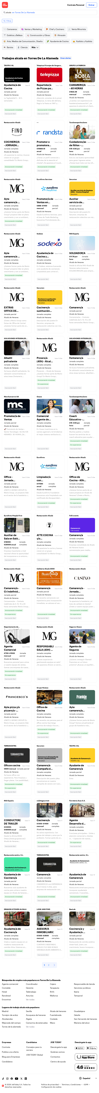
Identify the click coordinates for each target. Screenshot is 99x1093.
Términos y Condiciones (71, 1084)
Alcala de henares (58, 1011)
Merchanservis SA (11, 397)
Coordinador (32, 984)
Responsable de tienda (84, 984)
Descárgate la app (58, 1047)
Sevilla (29, 1011)
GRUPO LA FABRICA (77, 65)
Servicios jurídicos (82, 988)
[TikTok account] (3, 1079)
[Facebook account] (12, 1079)
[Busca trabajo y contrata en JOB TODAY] (5, 5)
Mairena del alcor (82, 1023)
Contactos (55, 1057)
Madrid (5, 1011)
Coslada (53, 1019)
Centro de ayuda (58, 1061)
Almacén (61, 35)
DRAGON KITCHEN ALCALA (15, 909)
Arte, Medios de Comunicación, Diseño (25, 41)
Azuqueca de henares (36, 1015)
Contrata (6, 1047)
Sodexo (40, 234)
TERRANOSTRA (10, 746)
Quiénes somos (57, 1052)
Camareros (12, 29)
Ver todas (30, 999)
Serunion (73, 179)
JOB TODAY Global (34, 1055)
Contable (6, 988)
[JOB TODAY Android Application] (91, 1048)
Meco (52, 1023)
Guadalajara (79, 1011)
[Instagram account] (7, 1079)
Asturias (29, 995)
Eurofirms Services (44, 179)
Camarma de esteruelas (37, 1023)
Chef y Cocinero (56, 29)
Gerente (29, 988)
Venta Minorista (79, 29)
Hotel (4, 992)
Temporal (78, 995)
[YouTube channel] (16, 1079)
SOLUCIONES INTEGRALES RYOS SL (15, 339)
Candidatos (7, 1061)
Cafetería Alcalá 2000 (46, 569)
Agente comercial (10, 984)
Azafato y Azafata (84, 41)
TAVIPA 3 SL (9, 65)
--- (38, 122)
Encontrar (6, 999)
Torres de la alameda (11, 1026)
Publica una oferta (10, 1052)
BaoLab (72, 909)
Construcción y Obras (40, 35)
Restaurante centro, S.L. (14, 855)
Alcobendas (7, 1019)
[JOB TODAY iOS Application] (79, 1048)
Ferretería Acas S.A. (77, 801)
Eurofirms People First (13, 516)
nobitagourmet (43, 801)
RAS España (74, 234)
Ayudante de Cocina (59, 41)
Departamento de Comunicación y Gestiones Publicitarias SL (15, 627)
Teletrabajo (31, 992)
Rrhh (52, 992)
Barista (10, 47)
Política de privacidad (50, 1084)
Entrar (92, 5)
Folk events (74, 516)
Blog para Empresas (11, 1057)
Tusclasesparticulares (78, 122)
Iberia (76, 992)
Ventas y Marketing (33, 29)
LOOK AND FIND (43, 909)
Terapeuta (54, 988)
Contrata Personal (75, 5)
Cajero (53, 984)
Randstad (6, 995)
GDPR (86, 1084)
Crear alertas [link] (65, 58)
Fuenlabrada (55, 1015)
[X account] (21, 1079)
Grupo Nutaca (42, 688)
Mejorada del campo (11, 1023)
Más (33, 47)
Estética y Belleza (14, 35)
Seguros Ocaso (75, 627)
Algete (29, 1019)
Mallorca (54, 995)
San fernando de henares (85, 1019)
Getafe (77, 1015)
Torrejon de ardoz (10, 1015)
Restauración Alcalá (12, 122)
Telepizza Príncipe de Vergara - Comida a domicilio (49, 66)
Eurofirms (41, 457)
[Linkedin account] (26, 1079)
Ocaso (39, 397)
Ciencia (24, 47)
